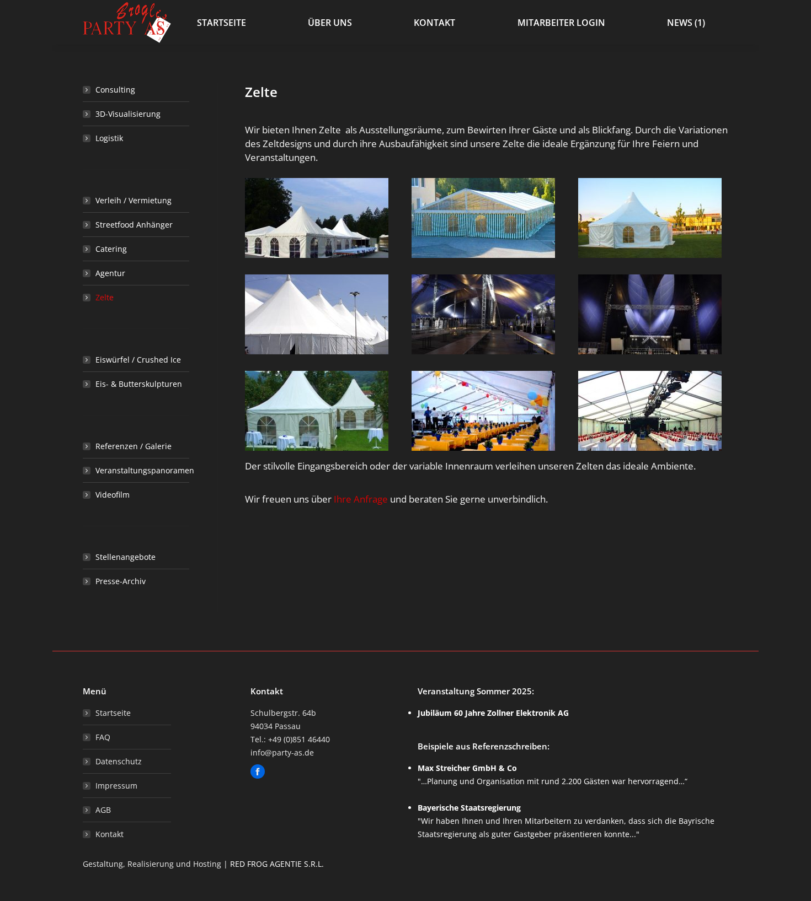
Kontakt (109, 834)
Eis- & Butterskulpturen (138, 384)
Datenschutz (118, 761)
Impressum (116, 785)
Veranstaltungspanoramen (144, 470)
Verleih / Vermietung (133, 200)
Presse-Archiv (120, 581)
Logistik (109, 138)
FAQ (102, 737)
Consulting (115, 89)
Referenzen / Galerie (133, 446)
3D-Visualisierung (128, 114)
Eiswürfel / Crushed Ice (138, 359)
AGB (103, 810)
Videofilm (112, 494)
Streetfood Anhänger (134, 224)
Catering (111, 249)
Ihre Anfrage (361, 499)
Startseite (113, 713)
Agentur (110, 273)
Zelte (104, 297)
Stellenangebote (125, 557)
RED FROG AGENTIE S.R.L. (277, 864)
